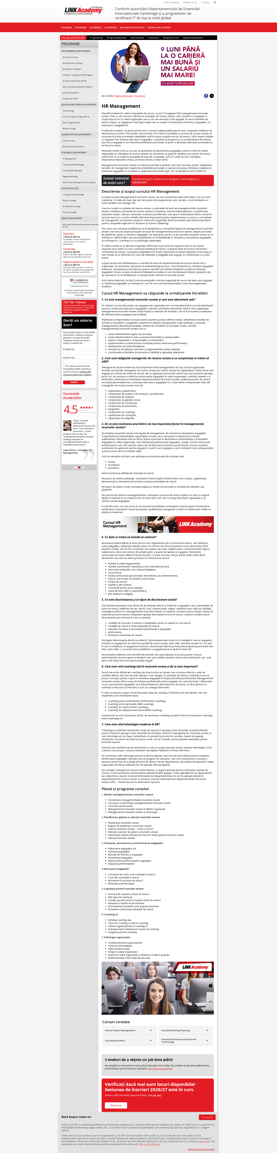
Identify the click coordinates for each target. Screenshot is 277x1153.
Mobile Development (193, 37)
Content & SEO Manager (73, 164)
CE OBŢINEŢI (95, 27)
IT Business (153, 37)
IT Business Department (74, 152)
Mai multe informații (150, 1144)
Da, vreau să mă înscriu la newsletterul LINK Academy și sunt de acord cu (77, 370)
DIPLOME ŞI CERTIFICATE (132, 27)
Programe (140, 95)
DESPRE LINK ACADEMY (159, 27)
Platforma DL (190, 2)
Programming (96, 37)
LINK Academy (171, 2)
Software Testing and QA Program (78, 75)
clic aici (157, 1095)
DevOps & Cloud (70, 57)
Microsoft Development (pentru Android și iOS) (80, 225)
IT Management (69, 158)
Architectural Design (72, 206)
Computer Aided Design (73, 194)
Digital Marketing (70, 176)
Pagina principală (123, 95)
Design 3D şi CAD (171, 37)
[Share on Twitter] (212, 96)
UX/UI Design (68, 111)
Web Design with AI (71, 122)
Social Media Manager (72, 170)
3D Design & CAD (69, 188)
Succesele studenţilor (72, 395)
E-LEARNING (111, 27)
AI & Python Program (72, 69)
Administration (137, 37)
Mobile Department (71, 218)
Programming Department (75, 51)
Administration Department (76, 134)
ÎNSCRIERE (67, 27)
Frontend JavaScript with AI (74, 81)
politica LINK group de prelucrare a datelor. (77, 373)
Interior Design (69, 200)
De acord (207, 1117)
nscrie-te (116, 1105)
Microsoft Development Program (77, 87)
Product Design (69, 212)
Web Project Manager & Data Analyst (79, 182)
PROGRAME (80, 27)
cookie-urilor (203, 1141)
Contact (205, 2)
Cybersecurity (69, 140)
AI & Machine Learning (72, 63)
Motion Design (69, 128)
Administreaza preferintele (201, 1149)
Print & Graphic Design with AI (76, 116)
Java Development (71, 92)
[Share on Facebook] (206, 96)
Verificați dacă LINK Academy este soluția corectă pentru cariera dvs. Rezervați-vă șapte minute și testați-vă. (78, 309)
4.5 (70, 409)
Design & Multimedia (116, 37)
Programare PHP (70, 98)
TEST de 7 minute (74, 302)
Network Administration (73, 146)
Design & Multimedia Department (79, 104)
